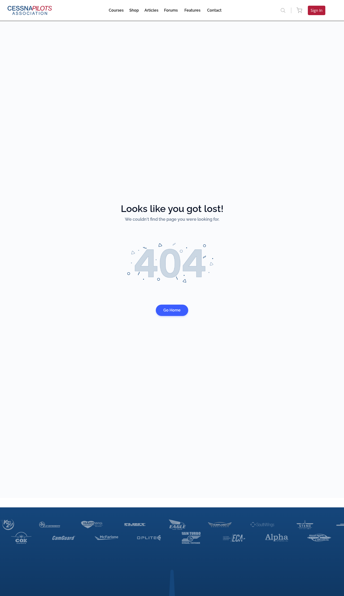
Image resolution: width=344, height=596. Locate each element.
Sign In (316, 10)
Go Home (172, 310)
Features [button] (192, 10)
